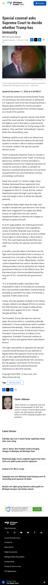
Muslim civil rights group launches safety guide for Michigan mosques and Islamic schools (23, 487)
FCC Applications (10, 571)
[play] (3, 582)
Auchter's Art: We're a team (13, 469)
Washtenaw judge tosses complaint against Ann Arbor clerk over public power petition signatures (24, 460)
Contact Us (8, 542)
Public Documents (10, 552)
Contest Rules (9, 562)
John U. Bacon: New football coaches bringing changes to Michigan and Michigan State (20, 450)
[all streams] (45, 582)
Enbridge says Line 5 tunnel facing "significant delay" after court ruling (23, 440)
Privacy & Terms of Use (12, 566)
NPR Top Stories (15, 383)
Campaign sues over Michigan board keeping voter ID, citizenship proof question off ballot (24, 477)
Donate (41, 3)
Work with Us (9, 547)
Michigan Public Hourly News (14, 557)
